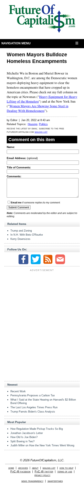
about (35, 467)
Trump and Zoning (21, 230)
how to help (66, 467)
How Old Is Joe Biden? (24, 437)
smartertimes (55, 481)
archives (23, 467)
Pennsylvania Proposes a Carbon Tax (32, 395)
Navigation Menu (16, 43)
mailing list (41, 131)
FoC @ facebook (20, 471)
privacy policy (42, 475)
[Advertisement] (42, 298)
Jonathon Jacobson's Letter (26, 433)
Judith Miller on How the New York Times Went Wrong (42, 445)
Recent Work (18, 391)
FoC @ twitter (44, 471)
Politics (43, 124)
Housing (32, 124)
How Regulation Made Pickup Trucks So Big (36, 428)
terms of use (64, 471)
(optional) (22, 158)
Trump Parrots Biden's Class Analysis (32, 411)
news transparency (32, 481)
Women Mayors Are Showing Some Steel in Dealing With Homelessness (37, 108)
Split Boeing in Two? (22, 441)
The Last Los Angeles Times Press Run (33, 407)
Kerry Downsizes (20, 238)
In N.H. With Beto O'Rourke (26, 234)
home (11, 467)
